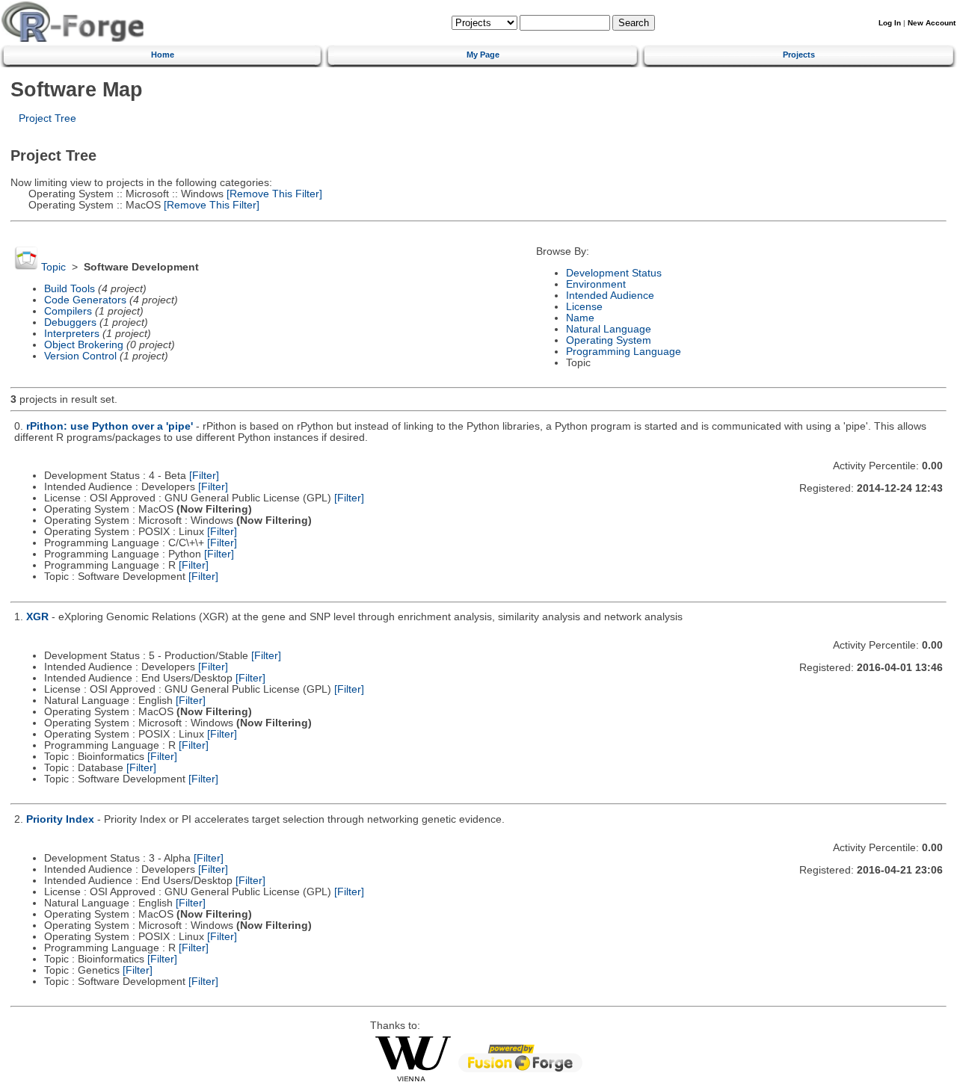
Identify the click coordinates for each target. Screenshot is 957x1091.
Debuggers (70, 322)
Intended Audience (610, 295)
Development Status (614, 273)
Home (162, 54)
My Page (483, 54)
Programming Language (623, 351)
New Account (932, 23)
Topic (53, 267)
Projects (799, 54)
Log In (889, 23)
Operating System (608, 340)
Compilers (68, 311)
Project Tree (47, 118)
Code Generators (85, 300)
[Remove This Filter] (273, 194)
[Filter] (204, 475)
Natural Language (608, 329)
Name (580, 318)
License (584, 306)
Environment (596, 284)
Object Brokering (83, 344)
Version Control (80, 356)
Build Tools (69, 288)
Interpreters (71, 333)
